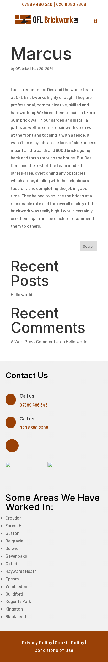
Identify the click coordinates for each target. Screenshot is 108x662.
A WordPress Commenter (35, 341)
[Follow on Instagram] (12, 445)
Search (88, 246)
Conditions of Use (54, 650)
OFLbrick (22, 68)
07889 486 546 (37, 4)
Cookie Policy (69, 642)
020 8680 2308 (71, 4)
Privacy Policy (37, 642)
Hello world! (22, 294)
